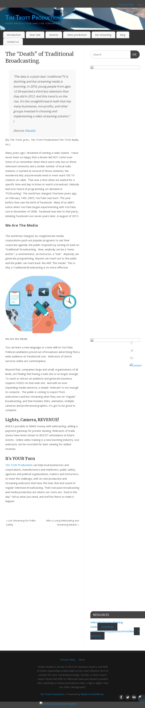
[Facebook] (135, 343)
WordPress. (98, 694)
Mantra (85, 694)
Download (107, 626)
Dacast (29, 130)
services (53, 34)
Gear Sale (35, 34)
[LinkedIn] (135, 358)
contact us (13, 41)
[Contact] (135, 365)
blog (122, 34)
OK (133, 54)
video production (77, 34)
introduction (14, 34)
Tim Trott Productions (34, 17)
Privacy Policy (126, 4)
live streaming (103, 34)
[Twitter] (135, 350)
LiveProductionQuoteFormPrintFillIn (112, 631)
